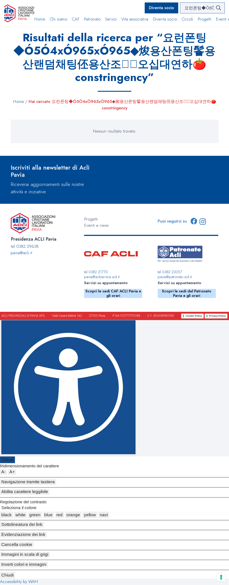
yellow (90, 514)
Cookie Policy (194, 315)
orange (73, 514)
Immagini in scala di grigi (24, 554)
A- (3, 471)
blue (48, 514)
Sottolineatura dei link (21, 524)
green (34, 514)
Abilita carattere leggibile (24, 491)
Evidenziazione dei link (23, 534)
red (59, 514)
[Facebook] (194, 221)
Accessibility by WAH (19, 582)
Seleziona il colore (18, 507)
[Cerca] (218, 8)
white (20, 514)
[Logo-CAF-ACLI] (111, 253)
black (6, 514)
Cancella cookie (16, 544)
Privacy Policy (217, 315)
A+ (12, 471)
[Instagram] (202, 221)
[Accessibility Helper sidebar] (68, 388)
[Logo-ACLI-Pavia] (19, 13)
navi (104, 514)
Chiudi (7, 459)
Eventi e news (96, 225)
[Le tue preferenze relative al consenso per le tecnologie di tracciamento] (221, 577)
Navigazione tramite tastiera (28, 481)
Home (18, 101)
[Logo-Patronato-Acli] (180, 254)
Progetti (91, 219)
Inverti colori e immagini (23, 564)
